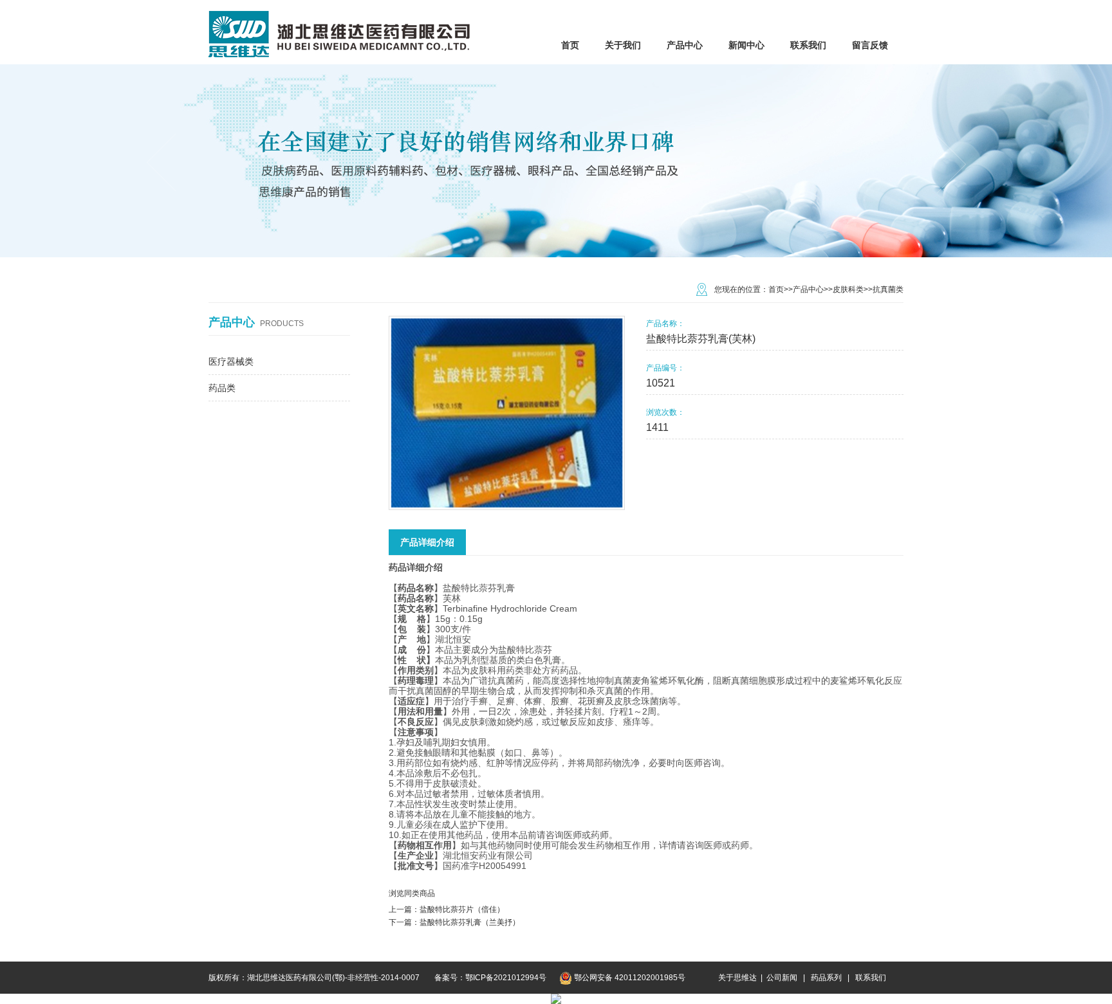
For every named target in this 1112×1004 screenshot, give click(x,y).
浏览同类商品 (412, 893)
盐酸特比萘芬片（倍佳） (462, 909)
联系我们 (870, 977)
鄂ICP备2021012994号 (505, 977)
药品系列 (826, 977)
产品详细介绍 (427, 542)
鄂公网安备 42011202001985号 (629, 977)
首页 (776, 289)
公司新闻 (782, 977)
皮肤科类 (848, 289)
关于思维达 (737, 977)
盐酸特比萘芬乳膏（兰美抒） (470, 922)
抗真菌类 (888, 289)
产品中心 (808, 289)
